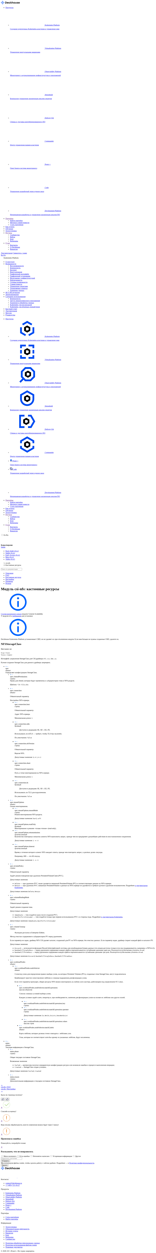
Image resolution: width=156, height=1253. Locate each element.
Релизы (8, 583)
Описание (9, 573)
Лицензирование (12, 294)
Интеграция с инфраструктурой (22, 278)
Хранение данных (17, 290)
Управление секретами (19, 286)
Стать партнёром (16, 225)
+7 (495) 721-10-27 (12, 1185)
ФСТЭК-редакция (12, 292)
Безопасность (15, 268)
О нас (7, 243)
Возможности (10, 264)
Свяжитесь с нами (20, 253)
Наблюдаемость (16, 280)
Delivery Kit (10, 1201)
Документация (6, 253)
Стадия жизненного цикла (11, 614)
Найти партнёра (16, 221)
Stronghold (9, 1199)
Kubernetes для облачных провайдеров (25, 307)
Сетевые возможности (19, 282)
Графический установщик (20, 276)
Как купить (9, 227)
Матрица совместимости (19, 223)
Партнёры (9, 218)
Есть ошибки (25, 1156)
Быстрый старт (11, 309)
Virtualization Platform (13, 1195)
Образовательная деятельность (17, 1229)
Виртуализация (16, 272)
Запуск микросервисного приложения (25, 301)
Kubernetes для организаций (21, 305)
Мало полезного (10, 1156)
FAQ (7, 575)
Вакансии (14, 249)
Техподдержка (11, 231)
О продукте (10, 262)
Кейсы (12, 237)
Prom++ (8, 1205)
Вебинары (14, 241)
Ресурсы (8, 233)
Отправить (5, 1161)
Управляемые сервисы (19, 288)
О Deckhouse (15, 247)
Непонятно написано (41, 1156)
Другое (78, 1156)
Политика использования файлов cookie (21, 1245)
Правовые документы (13, 1247)
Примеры (9, 581)
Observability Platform (13, 1197)
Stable (3, 547)
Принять (5, 1165)
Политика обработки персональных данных (22, 1243)
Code (7, 1207)
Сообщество (15, 235)
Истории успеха (11, 1231)
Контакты (14, 245)
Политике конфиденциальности (81, 1163)
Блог (12, 239)
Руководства (10, 315)
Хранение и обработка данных (22, 303)
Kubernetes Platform (12, 1193)
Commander (9, 1203)
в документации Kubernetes (112, 917)
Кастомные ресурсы (13, 577)
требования (16, 616)
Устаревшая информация (62, 1156)
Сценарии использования (15, 297)
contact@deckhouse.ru (13, 1183)
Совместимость (16, 284)
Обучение (9, 229)
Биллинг (13, 270)
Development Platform (13, 1209)
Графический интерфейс (19, 274)
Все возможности (17, 266)
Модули (8, 313)
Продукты (9, 8)
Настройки (9, 579)
